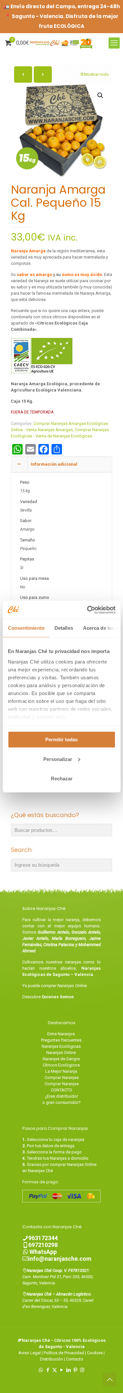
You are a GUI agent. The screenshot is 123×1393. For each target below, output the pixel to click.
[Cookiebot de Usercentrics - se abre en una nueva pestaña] (87, 609)
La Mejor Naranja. (61, 1071)
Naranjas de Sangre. (62, 1058)
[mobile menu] (114, 43)
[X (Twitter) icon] (54, 1370)
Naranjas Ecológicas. (62, 1046)
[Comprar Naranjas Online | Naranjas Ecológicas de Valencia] (61, 43)
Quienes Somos (58, 996)
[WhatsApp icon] (40, 1370)
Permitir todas (61, 739)
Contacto (74, 1359)
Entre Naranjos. (61, 1033)
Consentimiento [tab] (26, 628)
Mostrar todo (96, 74)
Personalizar (57, 759)
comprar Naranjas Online (64, 985)
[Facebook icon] (47, 1370)
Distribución (51, 1359)
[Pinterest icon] (75, 1370)
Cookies (95, 1352)
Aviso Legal (29, 1352)
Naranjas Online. (61, 1052)
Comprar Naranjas (62, 1077)
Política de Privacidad (64, 1352)
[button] (100, 95)
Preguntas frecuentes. (61, 1040)
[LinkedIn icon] (68, 1370)
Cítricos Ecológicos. (62, 1065)
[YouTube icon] (61, 1370)
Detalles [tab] (63, 628)
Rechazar (61, 778)
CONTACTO (61, 1089)
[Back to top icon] (109, 1379)
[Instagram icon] (82, 1370)
